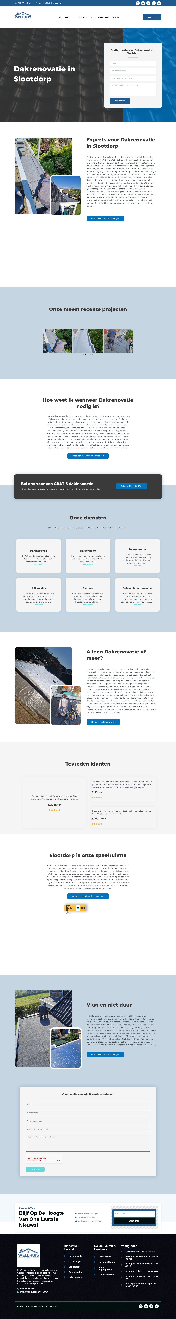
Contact (116, 17)
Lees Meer (38, 564)
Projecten (103, 17)
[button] (45, 340)
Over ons (69, 17)
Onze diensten (85, 17)
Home (59, 17)
